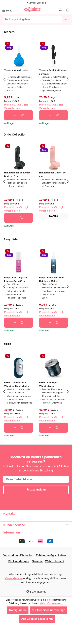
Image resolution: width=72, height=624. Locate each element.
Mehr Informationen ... (51, 603)
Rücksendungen (18, 561)
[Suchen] (65, 19)
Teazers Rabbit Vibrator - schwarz (53, 72)
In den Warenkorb (18, 115)
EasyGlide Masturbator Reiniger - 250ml (52, 279)
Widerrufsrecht (54, 561)
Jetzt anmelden (36, 489)
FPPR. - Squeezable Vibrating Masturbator (16, 384)
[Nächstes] (67, 78)
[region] (36, 79)
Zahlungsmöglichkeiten (51, 555)
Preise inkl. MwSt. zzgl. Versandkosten (16, 106)
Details (53, 216)
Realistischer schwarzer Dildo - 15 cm (17, 174)
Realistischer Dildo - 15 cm (52, 174)
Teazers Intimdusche (16, 70)
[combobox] (32, 19)
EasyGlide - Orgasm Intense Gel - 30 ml (15, 279)
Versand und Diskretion (18, 555)
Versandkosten (14, 578)
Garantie (37, 561)
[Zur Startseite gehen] (32, 9)
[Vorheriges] (4, 78)
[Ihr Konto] (60, 10)
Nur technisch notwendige (48, 610)
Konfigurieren (18, 610)
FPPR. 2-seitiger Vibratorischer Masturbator (48, 384)
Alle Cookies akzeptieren (37, 618)
